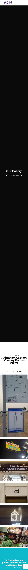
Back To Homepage (14, 175)
